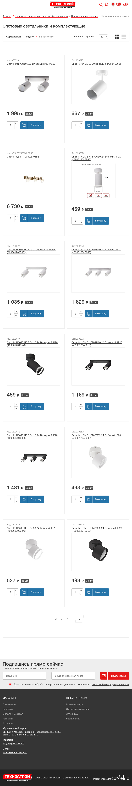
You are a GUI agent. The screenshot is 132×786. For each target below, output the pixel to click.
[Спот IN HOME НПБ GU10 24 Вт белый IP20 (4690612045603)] (33, 273)
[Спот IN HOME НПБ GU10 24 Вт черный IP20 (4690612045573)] (33, 366)
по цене (29, 37)
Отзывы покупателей (78, 709)
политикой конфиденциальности (110, 684)
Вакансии (8, 723)
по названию (46, 36)
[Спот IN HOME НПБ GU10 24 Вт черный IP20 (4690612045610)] (98, 366)
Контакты (8, 718)
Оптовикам (72, 713)
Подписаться (118, 675)
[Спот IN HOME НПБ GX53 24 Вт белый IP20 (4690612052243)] (33, 552)
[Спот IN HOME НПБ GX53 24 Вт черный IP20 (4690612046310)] (98, 552)
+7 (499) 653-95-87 (13, 743)
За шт (29, 113)
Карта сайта (73, 718)
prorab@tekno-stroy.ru (15, 752)
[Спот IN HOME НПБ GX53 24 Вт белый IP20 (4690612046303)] (98, 459)
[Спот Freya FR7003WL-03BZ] (33, 178)
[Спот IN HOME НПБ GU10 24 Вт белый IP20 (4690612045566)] (98, 181)
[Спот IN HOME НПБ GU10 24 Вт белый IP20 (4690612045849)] (98, 273)
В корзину (35, 125)
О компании (9, 704)
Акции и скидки (74, 704)
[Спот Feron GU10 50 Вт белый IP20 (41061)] (98, 85)
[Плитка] (117, 37)
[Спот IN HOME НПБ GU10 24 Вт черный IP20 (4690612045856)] (33, 459)
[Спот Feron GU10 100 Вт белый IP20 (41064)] (33, 85)
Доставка (8, 709)
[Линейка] (124, 37)
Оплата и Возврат (13, 713)
